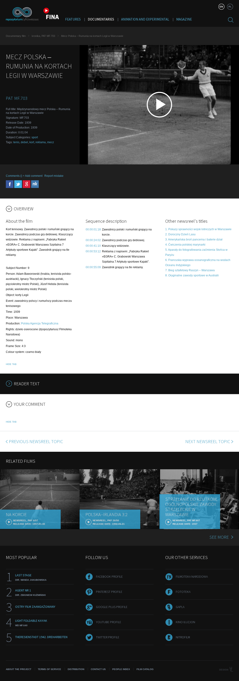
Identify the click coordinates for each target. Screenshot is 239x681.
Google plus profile (111, 607)
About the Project (18, 669)
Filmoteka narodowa (192, 576)
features (73, 19)
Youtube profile (108, 622)
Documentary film (16, 36)
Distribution (76, 669)
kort (31, 142)
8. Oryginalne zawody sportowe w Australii (192, 275)
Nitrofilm (183, 637)
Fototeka (183, 592)
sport (35, 137)
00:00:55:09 (93, 267)
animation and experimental (145, 19)
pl (230, 6)
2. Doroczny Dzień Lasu (180, 234)
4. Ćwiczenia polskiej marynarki (185, 244)
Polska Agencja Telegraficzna (39, 323)
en (221, 6)
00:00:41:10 (93, 245)
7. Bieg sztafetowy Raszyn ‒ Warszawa (190, 270)
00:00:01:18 (93, 229)
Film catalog (145, 669)
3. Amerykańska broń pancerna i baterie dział (193, 239)
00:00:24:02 (93, 240)
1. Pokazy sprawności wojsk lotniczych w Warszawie (198, 229)
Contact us (98, 669)
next (207, 441)
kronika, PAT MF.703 (43, 36)
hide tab (11, 364)
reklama (40, 142)
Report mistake (53, 175)
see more (219, 537)
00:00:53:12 (93, 251)
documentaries (101, 19)
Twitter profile (107, 637)
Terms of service (49, 669)
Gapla (180, 607)
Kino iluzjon (185, 622)
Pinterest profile (109, 592)
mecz (50, 142)
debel (24, 142)
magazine (184, 19)
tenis (16, 142)
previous (36, 441)
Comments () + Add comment (24, 175)
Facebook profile (109, 576)
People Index (121, 669)
